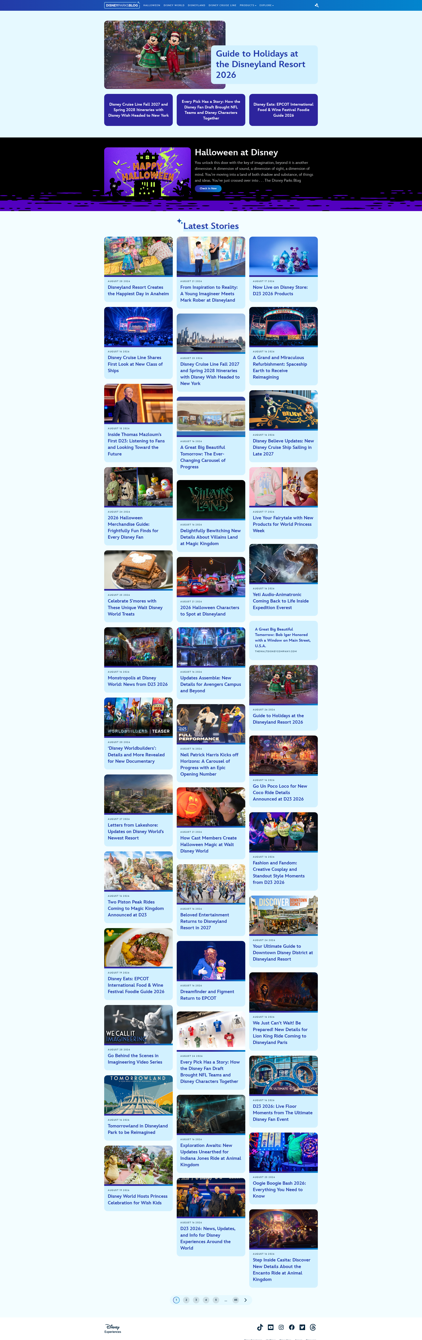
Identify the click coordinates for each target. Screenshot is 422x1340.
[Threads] (313, 1327)
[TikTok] (260, 1327)
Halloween (151, 5)
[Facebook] (291, 1327)
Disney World (174, 5)
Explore (266, 5)
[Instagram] (281, 1327)
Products (247, 5)
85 (235, 1300)
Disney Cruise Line (223, 5)
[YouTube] (270, 1327)
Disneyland (196, 5)
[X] (302, 1327)
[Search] (317, 5)
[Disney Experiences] (112, 1328)
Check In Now (208, 188)
